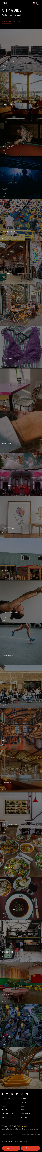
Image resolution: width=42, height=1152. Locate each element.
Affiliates (25, 1117)
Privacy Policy (23, 1141)
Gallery (24, 1102)
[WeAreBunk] (4, 3)
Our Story (6, 1098)
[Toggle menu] (38, 3)
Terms (16, 1141)
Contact (24, 1098)
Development (26, 1113)
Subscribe (35, 1135)
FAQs (4, 1106)
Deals (23, 1106)
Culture (5, 1102)
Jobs (23, 1110)
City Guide (6, 1110)
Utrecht (16, 22)
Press (4, 1117)
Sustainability (7, 1113)
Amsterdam (7, 22)
